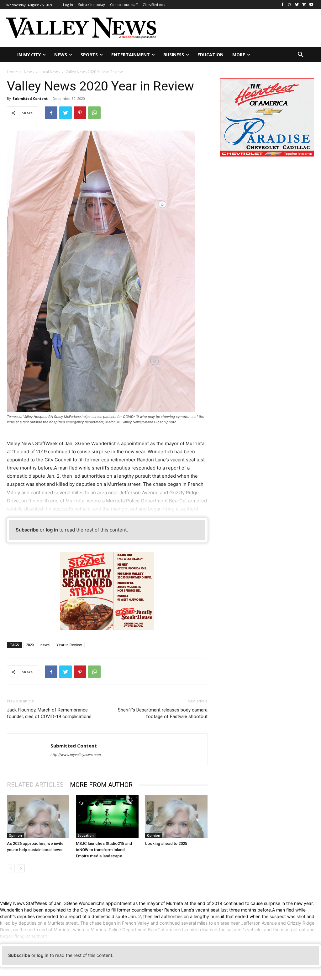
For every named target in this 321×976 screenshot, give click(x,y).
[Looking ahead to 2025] (176, 816)
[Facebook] (282, 4)
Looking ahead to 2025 (166, 843)
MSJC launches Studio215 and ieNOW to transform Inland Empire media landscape (104, 849)
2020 (30, 644)
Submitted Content (30, 98)
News (29, 71)
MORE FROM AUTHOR (101, 785)
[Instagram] (289, 4)
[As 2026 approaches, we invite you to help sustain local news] (38, 816)
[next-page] (21, 868)
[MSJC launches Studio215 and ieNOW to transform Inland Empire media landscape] (107, 816)
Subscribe (27, 530)
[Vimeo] (304, 4)
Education (86, 835)
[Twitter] (297, 4)
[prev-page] (11, 868)
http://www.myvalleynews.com (75, 755)
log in (52, 530)
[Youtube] (311, 4)
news (45, 644)
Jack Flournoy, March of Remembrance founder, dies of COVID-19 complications (49, 713)
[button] (300, 54)
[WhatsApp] (94, 112)
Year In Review (69, 644)
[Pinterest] (80, 112)
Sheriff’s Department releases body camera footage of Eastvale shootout (163, 713)
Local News (49, 71)
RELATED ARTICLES (35, 785)
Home (12, 71)
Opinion (15, 835)
